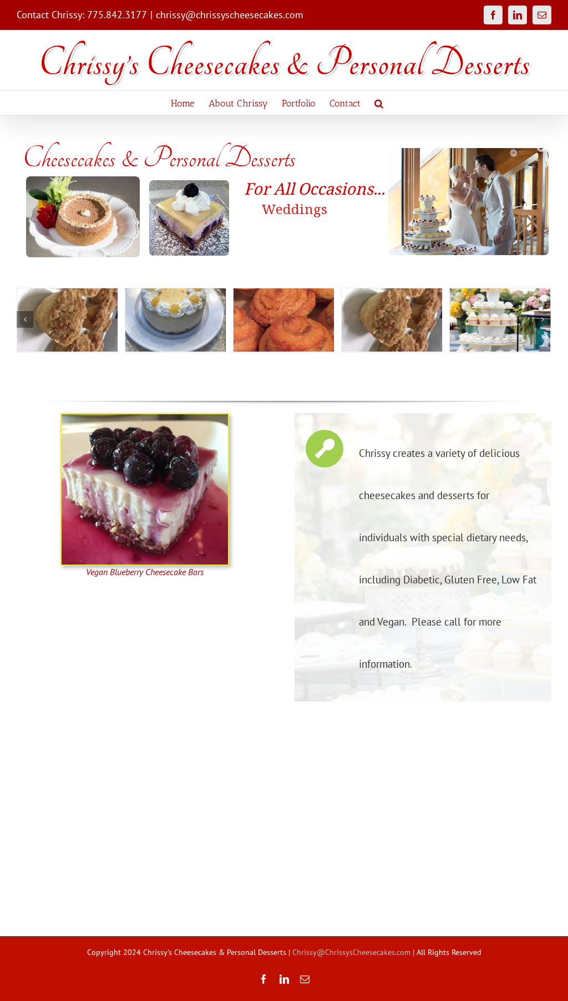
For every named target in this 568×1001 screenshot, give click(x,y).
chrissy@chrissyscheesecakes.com (229, 14)
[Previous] (25, 319)
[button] (378, 103)
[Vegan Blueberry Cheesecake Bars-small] (145, 418)
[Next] (542, 319)
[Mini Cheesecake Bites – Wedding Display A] (66, 320)
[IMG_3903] (282, 320)
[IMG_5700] (174, 320)
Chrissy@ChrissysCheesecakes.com (351, 952)
